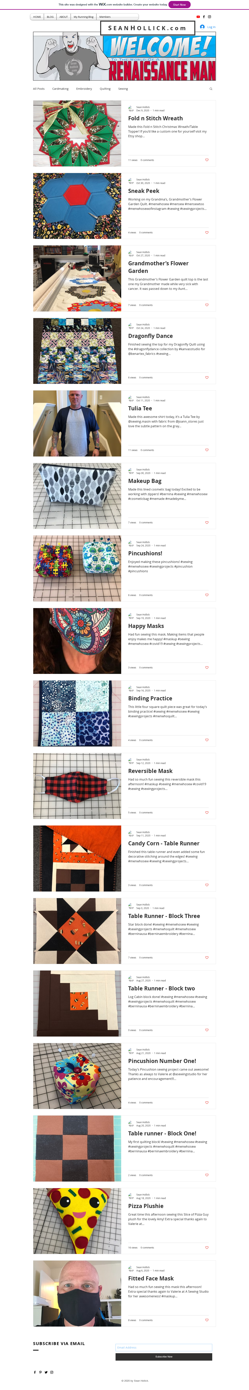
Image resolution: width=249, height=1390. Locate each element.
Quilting (105, 89)
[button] (211, 89)
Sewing (123, 89)
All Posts (39, 89)
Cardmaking (60, 89)
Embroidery (84, 89)
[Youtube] (198, 17)
